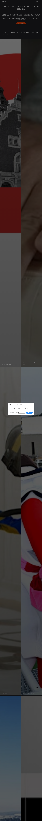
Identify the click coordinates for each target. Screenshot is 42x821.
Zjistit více (29, 408)
